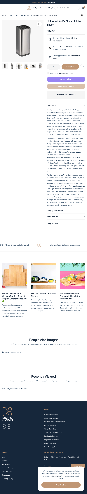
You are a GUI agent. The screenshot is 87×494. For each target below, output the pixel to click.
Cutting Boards (50, 425)
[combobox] (67, 8)
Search (4, 461)
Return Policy (7, 471)
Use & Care (6, 464)
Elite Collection (50, 443)
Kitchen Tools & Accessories (54, 422)
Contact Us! (6, 475)
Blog (3, 457)
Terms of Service (8, 468)
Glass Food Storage (51, 418)
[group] (23, 41)
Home (4, 15)
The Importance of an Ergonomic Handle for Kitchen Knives (70, 296)
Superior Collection (51, 440)
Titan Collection (50, 429)
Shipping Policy (7, 479)
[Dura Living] (40, 7)
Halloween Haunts (51, 415)
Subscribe (78, 466)
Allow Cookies (61, 485)
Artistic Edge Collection (53, 432)
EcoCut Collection (51, 436)
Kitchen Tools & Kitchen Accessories (20, 15)
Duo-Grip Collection (51, 447)
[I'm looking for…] (57, 8)
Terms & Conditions (65, 73)
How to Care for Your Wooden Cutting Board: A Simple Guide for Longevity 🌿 (14, 297)
